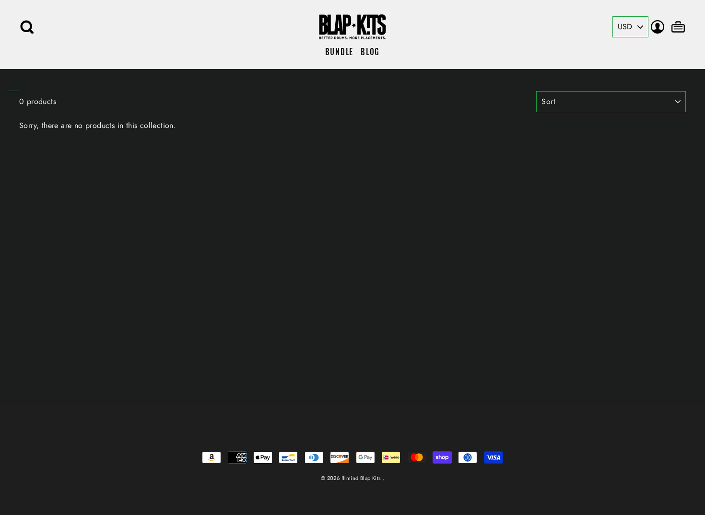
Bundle (339, 52)
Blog (370, 52)
